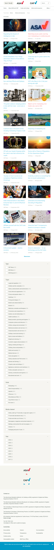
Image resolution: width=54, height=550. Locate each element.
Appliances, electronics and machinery (18, 367)
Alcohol (11, 305)
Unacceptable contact (9, 539)
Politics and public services (16, 370)
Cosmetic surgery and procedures (17, 342)
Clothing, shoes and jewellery (16, 347)
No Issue (11, 402)
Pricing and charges (14, 300)
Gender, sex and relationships (16, 314)
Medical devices (13, 353)
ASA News (11, 270)
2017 (10, 459)
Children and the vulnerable (16, 286)
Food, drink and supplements (17, 291)
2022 (10, 451)
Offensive (12, 394)
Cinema (11, 427)
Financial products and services (17, 330)
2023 (10, 448)
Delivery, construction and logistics (18, 372)
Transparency (23, 533)
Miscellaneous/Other (14, 397)
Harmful (11, 391)
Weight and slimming (14, 339)
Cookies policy (7, 536)
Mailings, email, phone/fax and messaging (20, 424)
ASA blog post (12, 273)
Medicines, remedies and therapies (18, 308)
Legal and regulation (14, 283)
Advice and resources (36, 8)
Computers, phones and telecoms (17, 322)
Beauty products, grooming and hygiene (19, 319)
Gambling (12, 297)
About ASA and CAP (13, 8)
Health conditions (13, 316)
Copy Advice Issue (14, 399)
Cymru (21, 536)
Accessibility (7, 530)
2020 (10, 454)
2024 (10, 445)
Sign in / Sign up (8, 3)
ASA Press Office (24, 539)
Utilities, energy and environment (17, 325)
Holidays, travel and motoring (16, 333)
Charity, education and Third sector (17, 358)
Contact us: (7, 493)
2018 (10, 456)
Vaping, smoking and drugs (16, 344)
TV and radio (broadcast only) (17, 415)
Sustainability (39, 533)
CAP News (12, 267)
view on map (7, 518)
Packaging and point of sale (16, 429)
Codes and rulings (24, 8)
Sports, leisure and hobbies (16, 336)
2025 (10, 442)
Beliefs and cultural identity (16, 302)
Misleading (12, 385)
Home (5, 8)
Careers (22, 530)
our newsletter (27, 546)
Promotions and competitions (16, 311)
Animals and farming (14, 361)
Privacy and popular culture (16, 294)
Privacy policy (7, 533)
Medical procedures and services (17, 328)
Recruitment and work (14, 375)
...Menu (47, 8)
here (7, 523)
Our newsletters (40, 530)
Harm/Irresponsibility (15, 388)
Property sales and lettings (16, 364)
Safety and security (14, 350)
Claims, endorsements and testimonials (19, 288)
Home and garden (13, 356)
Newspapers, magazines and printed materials (21, 421)
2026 (10, 440)
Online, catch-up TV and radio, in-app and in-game (21, 413)
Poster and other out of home (17, 418)
